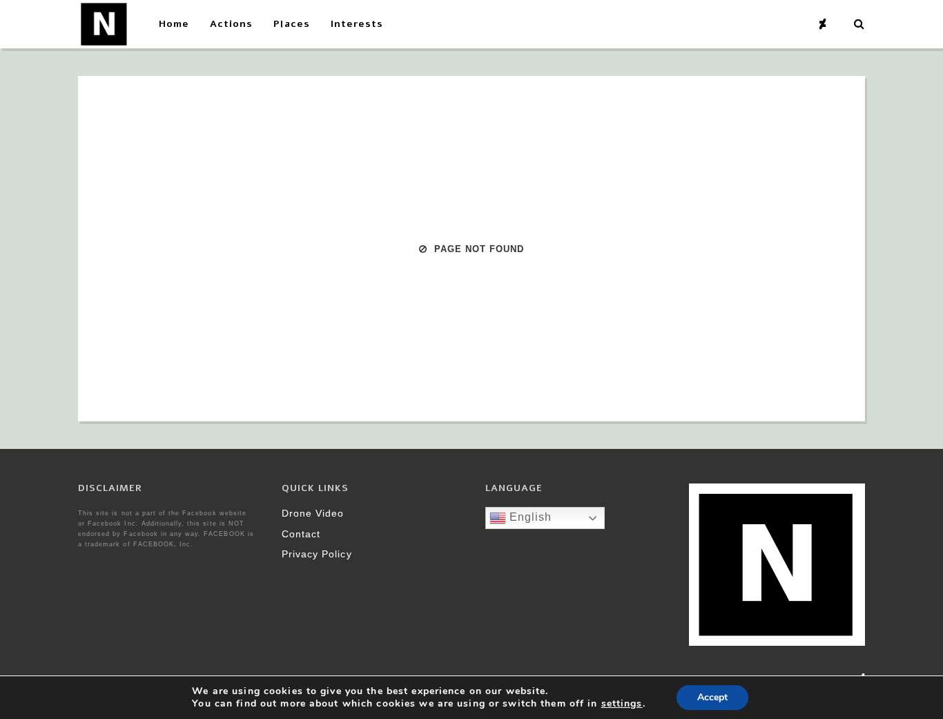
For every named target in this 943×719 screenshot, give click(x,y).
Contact (301, 533)
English (529, 517)
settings (622, 704)
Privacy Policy (317, 553)
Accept (712, 697)
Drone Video (313, 513)
